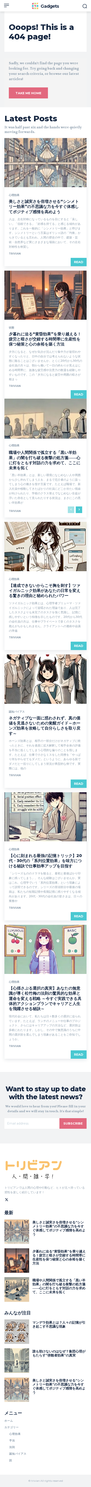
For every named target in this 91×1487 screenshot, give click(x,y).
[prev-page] (71, 509)
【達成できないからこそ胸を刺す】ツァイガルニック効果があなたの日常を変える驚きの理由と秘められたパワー (44, 590)
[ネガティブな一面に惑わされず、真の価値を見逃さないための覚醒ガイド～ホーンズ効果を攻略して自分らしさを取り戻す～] (45, 679)
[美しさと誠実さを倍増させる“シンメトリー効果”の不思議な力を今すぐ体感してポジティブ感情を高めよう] (45, 162)
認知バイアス (17, 711)
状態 (11, 327)
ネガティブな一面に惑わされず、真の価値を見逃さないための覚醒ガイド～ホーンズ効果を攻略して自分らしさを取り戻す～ (44, 726)
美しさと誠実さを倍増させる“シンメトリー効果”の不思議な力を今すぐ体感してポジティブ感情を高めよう (44, 206)
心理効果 (14, 195)
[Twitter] (6, 1199)
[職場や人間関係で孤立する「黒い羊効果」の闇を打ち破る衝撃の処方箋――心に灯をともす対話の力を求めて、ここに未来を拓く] (16, 1289)
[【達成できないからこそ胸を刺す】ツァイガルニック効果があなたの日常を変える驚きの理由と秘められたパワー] (45, 546)
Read (78, 262)
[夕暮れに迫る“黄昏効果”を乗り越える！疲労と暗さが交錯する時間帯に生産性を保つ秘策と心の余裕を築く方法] (45, 295)
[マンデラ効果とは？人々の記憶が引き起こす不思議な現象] (16, 1331)
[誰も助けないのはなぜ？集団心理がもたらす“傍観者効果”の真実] (16, 1360)
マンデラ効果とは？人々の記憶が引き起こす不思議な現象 (58, 1324)
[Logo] (34, 1168)
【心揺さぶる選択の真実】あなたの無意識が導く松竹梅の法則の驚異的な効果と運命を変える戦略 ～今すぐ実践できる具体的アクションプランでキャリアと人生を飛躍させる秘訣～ (45, 998)
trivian (15, 253)
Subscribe (73, 1123)
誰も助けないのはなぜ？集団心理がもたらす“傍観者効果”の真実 (58, 1353)
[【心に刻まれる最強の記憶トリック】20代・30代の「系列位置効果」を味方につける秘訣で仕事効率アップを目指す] (45, 816)
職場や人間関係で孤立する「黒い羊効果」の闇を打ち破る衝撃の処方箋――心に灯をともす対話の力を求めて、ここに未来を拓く (44, 460)
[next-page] (79, 509)
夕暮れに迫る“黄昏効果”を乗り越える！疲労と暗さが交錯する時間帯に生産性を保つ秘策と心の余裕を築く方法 (45, 339)
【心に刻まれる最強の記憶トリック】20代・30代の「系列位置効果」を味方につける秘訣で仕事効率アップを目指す (45, 860)
